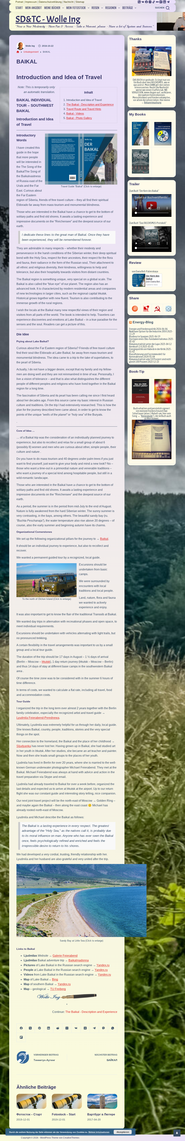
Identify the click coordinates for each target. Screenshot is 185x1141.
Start (19, 7)
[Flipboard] (21, 1037)
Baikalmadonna (78, 960)
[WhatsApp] (112, 1028)
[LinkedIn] (164, 2)
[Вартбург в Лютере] (102, 1101)
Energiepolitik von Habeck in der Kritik (147, 349)
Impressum (31, 2)
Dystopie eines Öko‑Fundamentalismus (148, 339)
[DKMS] (146, 309)
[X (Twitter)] (30, 1028)
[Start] (17, 52)
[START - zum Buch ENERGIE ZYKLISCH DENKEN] (162, 391)
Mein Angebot (33, 7)
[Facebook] (146, 2)
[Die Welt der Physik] (135, 309)
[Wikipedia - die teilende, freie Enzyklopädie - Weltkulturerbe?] (157, 309)
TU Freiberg (58, 989)
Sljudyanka (23, 746)
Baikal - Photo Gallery (79, 117)
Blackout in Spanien (139, 336)
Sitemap (80, 2)
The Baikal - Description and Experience (90, 104)
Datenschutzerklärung (50, 2)
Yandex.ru (102, 965)
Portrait (19, 2)
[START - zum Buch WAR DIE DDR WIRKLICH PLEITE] (140, 391)
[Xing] (161, 2)
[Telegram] (168, 2)
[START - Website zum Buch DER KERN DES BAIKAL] (140, 133)
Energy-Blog (143, 322)
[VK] (142, 2)
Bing (55, 979)
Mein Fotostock (76, 7)
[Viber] (103, 1028)
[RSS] (139, 2)
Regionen (110, 7)
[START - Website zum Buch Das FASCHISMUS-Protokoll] (140, 161)
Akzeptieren (123, 1132)
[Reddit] (58, 1028)
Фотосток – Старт (29, 1114)
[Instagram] (150, 2)
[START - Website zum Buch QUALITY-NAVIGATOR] (162, 133)
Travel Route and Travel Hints (83, 108)
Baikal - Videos (75, 113)
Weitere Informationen (98, 1132)
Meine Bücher (52, 7)
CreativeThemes (71, 1137)
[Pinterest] (39, 1028)
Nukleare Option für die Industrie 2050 (148, 331)
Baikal (104, 538)
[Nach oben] (176, 1132)
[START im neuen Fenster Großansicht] (151, 439)
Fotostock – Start (63, 1114)
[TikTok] (153, 2)
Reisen (95, 7)
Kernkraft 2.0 (135, 346)
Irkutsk (46, 661)
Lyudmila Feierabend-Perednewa (37, 717)
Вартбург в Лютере (101, 1114)
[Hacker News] (67, 1028)
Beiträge (127, 7)
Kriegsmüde (147, 416)
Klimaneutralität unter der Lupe (144, 344)
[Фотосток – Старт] (31, 1101)
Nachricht (69, 2)
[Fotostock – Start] (67, 1101)
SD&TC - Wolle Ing (48, 19)
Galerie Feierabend (65, 955)
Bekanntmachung (152, 102)
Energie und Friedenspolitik (142, 328)
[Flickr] (157, 2)
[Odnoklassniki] (85, 1028)
